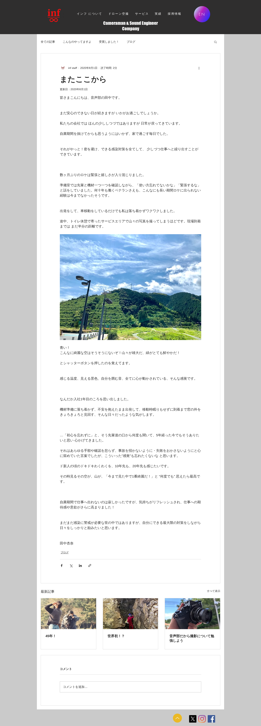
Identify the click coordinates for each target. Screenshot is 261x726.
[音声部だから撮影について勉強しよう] (192, 613)
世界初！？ (116, 636)
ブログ (131, 41)
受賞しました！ (109, 41)
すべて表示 (213, 591)
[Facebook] (211, 719)
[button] (215, 41)
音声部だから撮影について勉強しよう (191, 638)
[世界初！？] (130, 613)
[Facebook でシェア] (61, 565)
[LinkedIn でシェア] (80, 565)
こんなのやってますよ (77, 41)
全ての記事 (48, 41)
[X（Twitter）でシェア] (71, 565)
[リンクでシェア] (90, 565)
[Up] (177, 718)
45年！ (50, 636)
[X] (192, 719)
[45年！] (68, 613)
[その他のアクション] (199, 68)
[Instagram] (202, 719)
